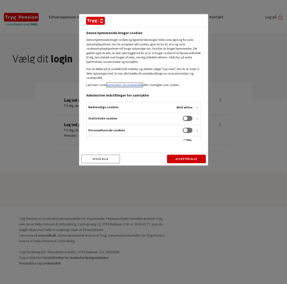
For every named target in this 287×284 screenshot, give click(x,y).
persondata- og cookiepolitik (124, 85)
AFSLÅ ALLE (101, 159)
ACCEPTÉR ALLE (186, 159)
